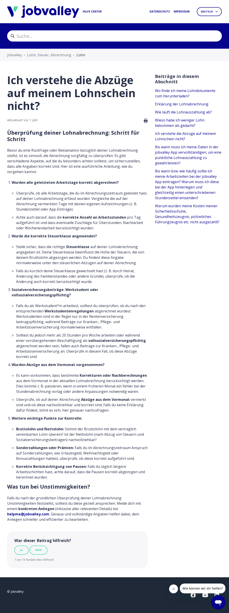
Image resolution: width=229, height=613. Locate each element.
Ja (21, 550)
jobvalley (14, 54)
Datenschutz (160, 11)
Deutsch (207, 11)
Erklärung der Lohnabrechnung (181, 104)
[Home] (43, 11)
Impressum (182, 11)
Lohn (80, 54)
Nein (38, 550)
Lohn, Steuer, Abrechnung (49, 54)
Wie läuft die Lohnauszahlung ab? (183, 112)
